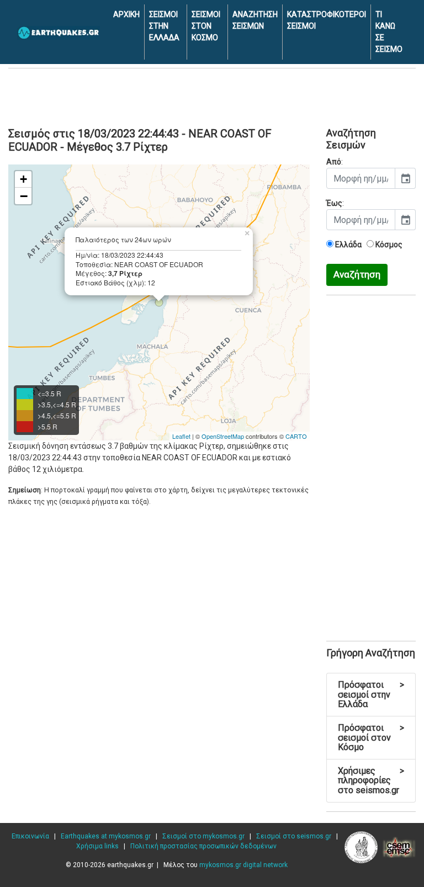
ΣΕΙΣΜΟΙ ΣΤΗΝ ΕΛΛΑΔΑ (164, 26)
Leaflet (181, 436)
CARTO (296, 436)
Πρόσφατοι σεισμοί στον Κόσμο (371, 737)
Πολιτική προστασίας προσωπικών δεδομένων (203, 846)
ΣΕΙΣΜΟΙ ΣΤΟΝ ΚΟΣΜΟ (206, 26)
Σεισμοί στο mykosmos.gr (203, 836)
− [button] (24, 196)
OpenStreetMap (223, 436)
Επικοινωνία (30, 836)
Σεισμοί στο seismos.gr (293, 836)
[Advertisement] (212, 96)
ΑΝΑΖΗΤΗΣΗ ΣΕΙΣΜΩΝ (255, 20)
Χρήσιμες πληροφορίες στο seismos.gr (371, 780)
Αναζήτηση (356, 274)
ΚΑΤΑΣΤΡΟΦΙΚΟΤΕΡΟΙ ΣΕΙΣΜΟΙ (326, 20)
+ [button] (23, 179)
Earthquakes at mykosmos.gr (106, 836)
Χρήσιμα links (97, 846)
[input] (360, 178)
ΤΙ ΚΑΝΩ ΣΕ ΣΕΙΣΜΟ (388, 32)
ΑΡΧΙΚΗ (126, 14)
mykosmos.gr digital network (243, 865)
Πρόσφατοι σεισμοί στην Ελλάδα (371, 694)
